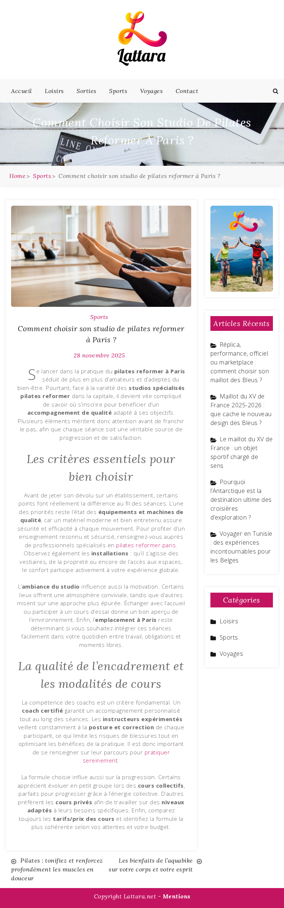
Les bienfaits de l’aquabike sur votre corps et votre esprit (151, 865)
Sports (118, 91)
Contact (187, 91)
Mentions (176, 896)
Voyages (151, 91)
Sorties (87, 91)
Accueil (21, 91)
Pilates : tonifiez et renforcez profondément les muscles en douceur (57, 869)
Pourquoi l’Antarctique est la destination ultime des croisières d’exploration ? (241, 499)
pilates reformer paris (146, 545)
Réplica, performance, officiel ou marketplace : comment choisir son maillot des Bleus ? (239, 362)
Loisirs (54, 91)
